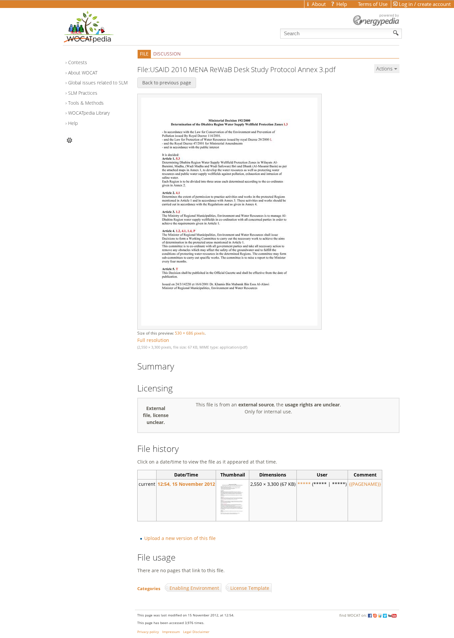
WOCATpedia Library (89, 113)
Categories (148, 588)
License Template (249, 588)
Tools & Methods (86, 103)
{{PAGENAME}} (365, 484)
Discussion (167, 54)
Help (73, 123)
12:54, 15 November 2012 (186, 484)
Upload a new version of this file (180, 538)
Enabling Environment (194, 588)
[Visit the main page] (100, 25)
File (144, 54)
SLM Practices (82, 93)
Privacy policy (148, 632)
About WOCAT (82, 72)
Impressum (171, 632)
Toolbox (69, 140)
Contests (77, 62)
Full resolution (153, 340)
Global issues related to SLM (98, 82)
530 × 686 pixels (190, 333)
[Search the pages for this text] (396, 33)
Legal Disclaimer (196, 632)
